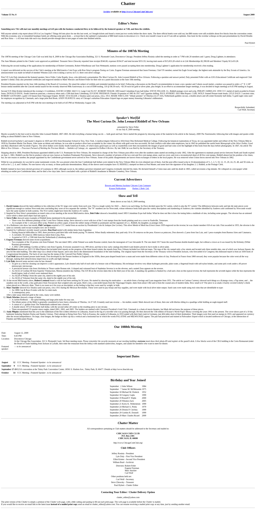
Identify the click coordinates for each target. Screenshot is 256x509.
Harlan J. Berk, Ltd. (140, 188)
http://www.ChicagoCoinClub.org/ (137, 12)
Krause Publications (117, 188)
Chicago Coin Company (141, 185)
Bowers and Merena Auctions (117, 185)
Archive (106, 12)
